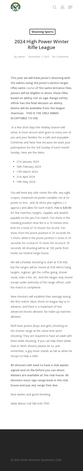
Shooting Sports (42, 32)
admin (21, 56)
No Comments (60, 56)
